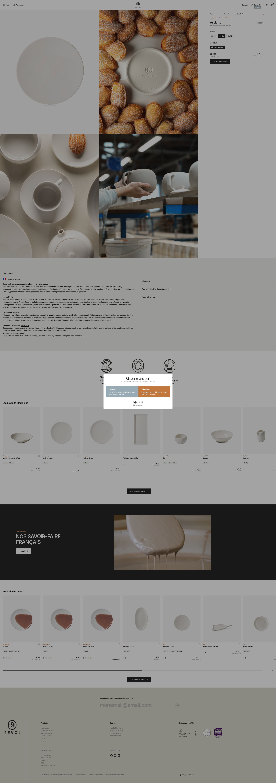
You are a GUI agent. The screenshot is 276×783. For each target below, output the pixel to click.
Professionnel (153, 391)
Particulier (122, 391)
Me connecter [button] (138, 405)
